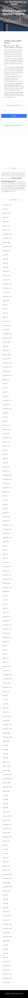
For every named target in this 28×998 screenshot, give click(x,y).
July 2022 (5, 209)
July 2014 (5, 496)
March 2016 (6, 425)
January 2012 (6, 620)
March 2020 (6, 271)
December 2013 (7, 525)
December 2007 (7, 824)
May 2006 (5, 903)
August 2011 (6, 641)
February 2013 (7, 566)
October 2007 (6, 832)
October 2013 (6, 533)
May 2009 (5, 753)
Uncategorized (19, 47)
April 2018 (5, 346)
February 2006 (7, 916)
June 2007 (5, 849)
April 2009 (5, 758)
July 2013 (5, 546)
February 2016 (7, 429)
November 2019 (7, 288)
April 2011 (5, 658)
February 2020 (7, 275)
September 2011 (7, 637)
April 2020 (5, 267)
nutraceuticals (17, 186)
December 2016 (7, 400)
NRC (13, 186)
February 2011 (7, 666)
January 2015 (6, 471)
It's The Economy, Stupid (14, 3)
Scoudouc (8, 189)
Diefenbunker (4, 178)
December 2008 (7, 774)
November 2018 (7, 338)
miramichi (22, 185)
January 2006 (6, 920)
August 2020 (6, 250)
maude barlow (17, 185)
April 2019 (5, 317)
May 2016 (5, 421)
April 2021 (5, 217)
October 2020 (6, 242)
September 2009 (7, 737)
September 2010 (7, 687)
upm (14, 191)
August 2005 (6, 940)
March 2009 (6, 762)
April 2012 (5, 608)
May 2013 (5, 554)
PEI (25, 186)
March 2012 (6, 612)
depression (23, 175)
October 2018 (6, 342)
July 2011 (5, 645)
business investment (8, 174)
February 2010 (7, 716)
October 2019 (6, 292)
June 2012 (5, 600)
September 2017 (7, 375)
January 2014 (6, 521)
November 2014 (7, 479)
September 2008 (7, 787)
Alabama (14, 172)
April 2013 (5, 558)
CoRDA (2, 175)
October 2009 (6, 733)
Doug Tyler (9, 178)
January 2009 (6, 770)
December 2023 (7, 205)
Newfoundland (4, 186)
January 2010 (6, 720)
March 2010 (6, 712)
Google (12, 183)
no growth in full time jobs (16, 67)
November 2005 (7, 928)
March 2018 (6, 350)
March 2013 (6, 562)
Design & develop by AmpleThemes (14, 994)
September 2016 (7, 408)
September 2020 (7, 246)
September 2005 (7, 936)
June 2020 (5, 259)
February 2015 (7, 467)
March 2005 (6, 961)
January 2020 (6, 279)
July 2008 (5, 795)
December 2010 (7, 674)
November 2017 (7, 367)
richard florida (20, 188)
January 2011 (6, 670)
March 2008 (6, 812)
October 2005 (6, 932)
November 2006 (7, 878)
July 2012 (5, 595)
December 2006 (7, 874)
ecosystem (18, 181)
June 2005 (5, 949)
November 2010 (7, 679)
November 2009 (7, 729)
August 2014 (6, 492)
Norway (10, 187)
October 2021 (6, 213)
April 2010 (5, 708)
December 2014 (7, 475)
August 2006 (6, 891)
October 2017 (6, 371)
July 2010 (5, 695)
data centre (18, 175)
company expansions (20, 174)
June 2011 (5, 649)
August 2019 (6, 300)
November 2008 (7, 778)
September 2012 (7, 587)
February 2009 (7, 766)
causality (14, 174)
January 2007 (6, 870)
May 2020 (5, 263)
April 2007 (5, 857)
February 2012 (7, 616)
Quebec (9, 188)
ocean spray (22, 186)
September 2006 (7, 886)
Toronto (10, 191)
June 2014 (5, 500)
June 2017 (5, 388)
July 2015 (5, 450)
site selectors (19, 189)
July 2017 (5, 383)
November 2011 (7, 629)
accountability (4, 172)
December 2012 (7, 575)
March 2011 (6, 662)
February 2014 (7, 516)
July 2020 (5, 255)
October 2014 (6, 483)
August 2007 (6, 841)
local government (10, 185)
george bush (22, 181)
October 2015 (6, 442)
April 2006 (5, 907)
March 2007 (6, 862)
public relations (4, 188)
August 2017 (6, 379)
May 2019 (5, 313)
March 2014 (6, 512)
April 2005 (5, 957)
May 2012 (5, 604)
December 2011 (7, 625)
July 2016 (5, 412)
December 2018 (7, 334)
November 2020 (7, 238)
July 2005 (5, 945)
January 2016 (6, 433)
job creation (3, 185)
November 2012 (7, 579)
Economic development (11, 179)
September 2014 (7, 487)
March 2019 (6, 321)
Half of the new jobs (10, 76)
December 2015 (7, 438)
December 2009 (7, 724)
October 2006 (6, 882)
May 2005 (5, 953)
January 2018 (6, 358)
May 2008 (5, 803)
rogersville (3, 189)
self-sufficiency (13, 189)
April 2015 (5, 462)
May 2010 (5, 704)
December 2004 (7, 974)
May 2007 (5, 853)
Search (14, 116)
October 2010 (6, 683)
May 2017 (5, 392)
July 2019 (5, 304)
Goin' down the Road (5, 183)
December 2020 (7, 234)
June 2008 (5, 799)
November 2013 (7, 529)
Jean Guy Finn (23, 183)
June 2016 (5, 417)
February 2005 (7, 965)
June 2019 (5, 309)
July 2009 (5, 745)
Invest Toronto (17, 183)
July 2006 (5, 895)
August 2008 (6, 791)
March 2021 (6, 221)
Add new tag (9, 172)
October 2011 (6, 633)
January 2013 (6, 571)
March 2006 (6, 911)
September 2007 (7, 837)
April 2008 (5, 807)
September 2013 (7, 537)
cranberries (6, 175)
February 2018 (7, 354)
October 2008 (6, 783)
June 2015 (5, 454)
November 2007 (7, 828)
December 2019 (7, 284)
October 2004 (6, 982)
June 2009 (5, 749)
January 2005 (6, 970)
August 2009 (6, 741)
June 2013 (5, 550)
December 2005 (7, 924)
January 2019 (6, 329)
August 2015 (6, 446)
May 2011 (5, 654)
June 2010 (5, 699)
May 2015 (5, 458)
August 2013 (6, 541)
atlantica (18, 172)
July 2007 (5, 845)
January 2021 (6, 230)
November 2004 (7, 978)
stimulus (7, 191)
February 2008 (7, 816)
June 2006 (5, 899)
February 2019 (7, 325)
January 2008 (6, 820)
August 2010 (6, 691)
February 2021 (7, 225)
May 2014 (5, 504)
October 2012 (6, 583)
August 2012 (6, 591)
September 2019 (7, 296)
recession (14, 188)
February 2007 (7, 866)
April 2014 (5, 508)
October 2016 (6, 404)
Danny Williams (12, 175)
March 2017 (6, 396)
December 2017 (7, 363)
